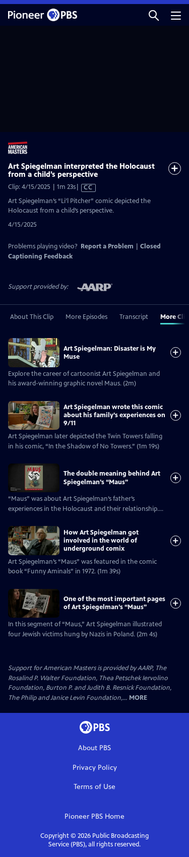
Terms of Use (94, 786)
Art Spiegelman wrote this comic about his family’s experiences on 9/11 (114, 415)
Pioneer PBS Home (94, 816)
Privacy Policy (95, 767)
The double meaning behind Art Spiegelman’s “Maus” (112, 478)
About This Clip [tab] (31, 317)
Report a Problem (107, 246)
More (138, 698)
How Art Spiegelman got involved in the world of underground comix (101, 541)
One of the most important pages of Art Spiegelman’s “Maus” (114, 603)
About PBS (94, 748)
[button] (154, 15)
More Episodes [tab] (86, 317)
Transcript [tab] (133, 317)
